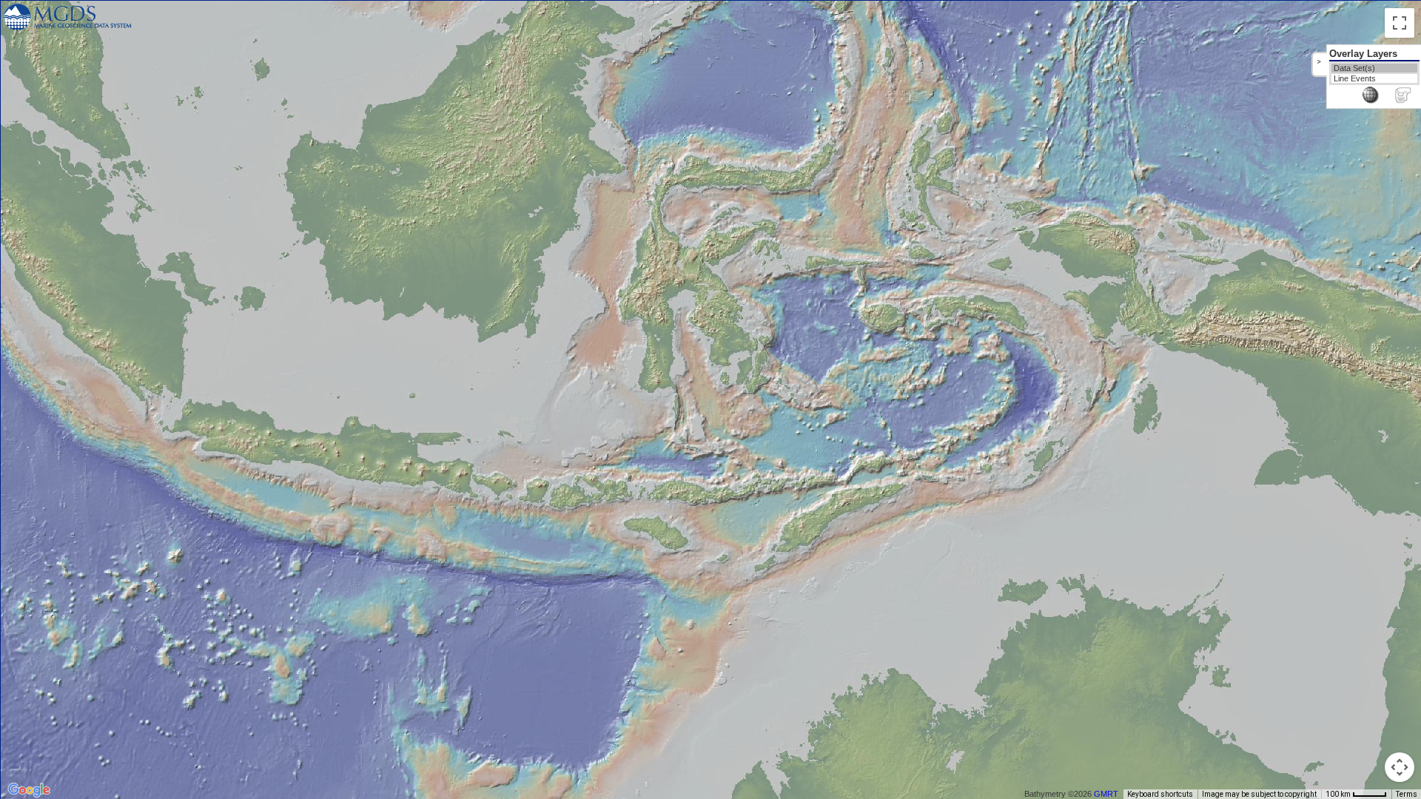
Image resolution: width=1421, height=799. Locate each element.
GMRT (1106, 793)
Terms (1406, 794)
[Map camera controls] (1399, 767)
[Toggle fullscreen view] (1399, 23)
